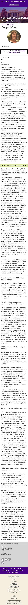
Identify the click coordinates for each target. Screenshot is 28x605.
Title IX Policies (14, 598)
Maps (8, 572)
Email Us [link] (3, 553)
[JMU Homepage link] (14, 587)
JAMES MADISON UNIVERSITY (15, 603)
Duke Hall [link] (3, 545)
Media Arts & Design (14, 577)
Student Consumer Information (14, 600)
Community (15, 572)
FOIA (14, 595)
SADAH (7, 24)
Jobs (13, 570)
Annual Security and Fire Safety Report (14, 601)
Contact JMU (14, 592)
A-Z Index (5, 568)
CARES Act (14, 596)
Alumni (12, 24)
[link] (2, 560)
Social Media (19, 570)
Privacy (20, 568)
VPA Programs (14, 581)
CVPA (14, 579)
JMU (3, 24)
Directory (13, 568)
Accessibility (5, 570)
